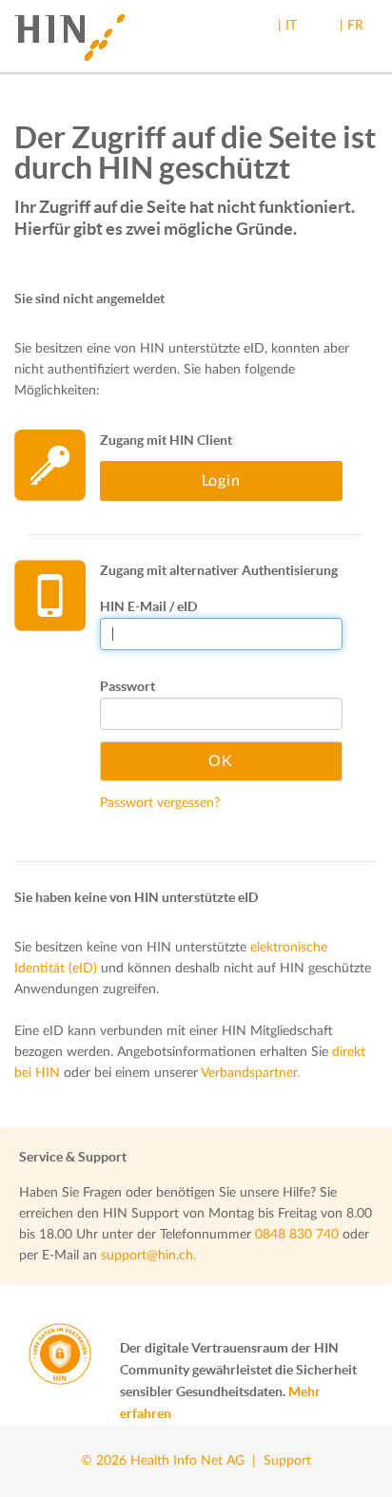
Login (222, 481)
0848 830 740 (297, 1234)
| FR (351, 25)
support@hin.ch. (148, 1255)
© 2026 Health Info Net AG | (172, 1461)
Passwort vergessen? (160, 803)
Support (287, 1461)
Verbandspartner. (250, 1073)
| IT (287, 25)
